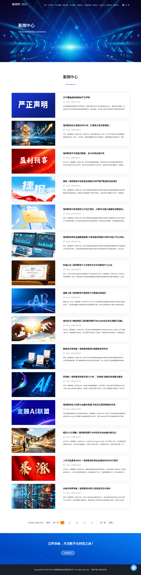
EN (126, 5)
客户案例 (72, 5)
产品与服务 (58, 5)
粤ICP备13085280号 (99, 570)
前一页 (56, 523)
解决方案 (65, 5)
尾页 (111, 523)
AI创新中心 (80, 5)
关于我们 (50, 5)
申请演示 (116, 5)
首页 (45, 5)
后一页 (103, 523)
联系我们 (109, 5)
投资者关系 (88, 5)
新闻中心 (95, 5)
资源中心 (102, 5)
